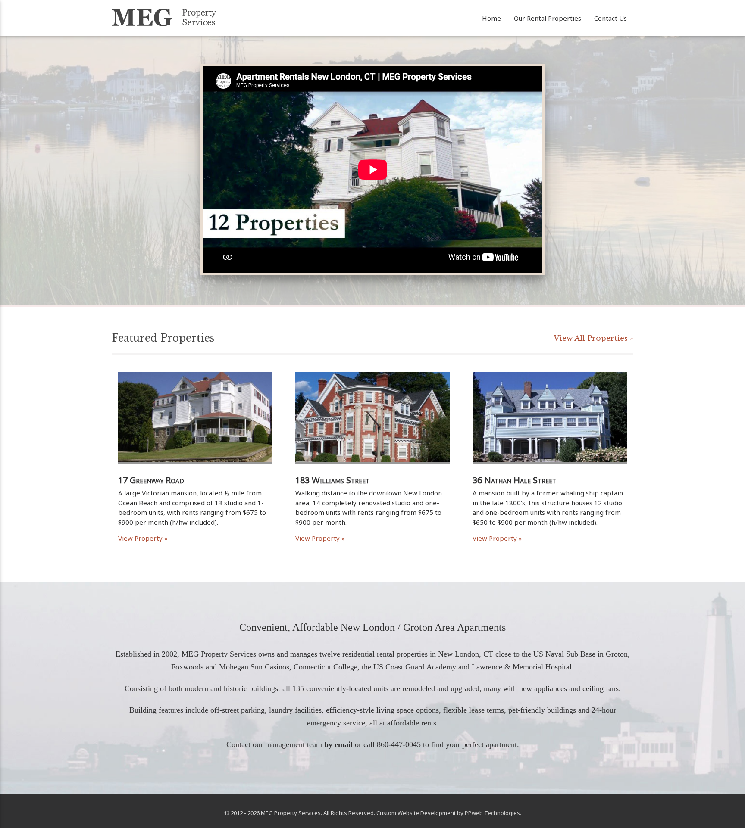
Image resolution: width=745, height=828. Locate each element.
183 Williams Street (332, 480)
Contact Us (610, 18)
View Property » (143, 538)
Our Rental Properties (547, 18)
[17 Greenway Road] (195, 471)
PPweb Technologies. (493, 813)
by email (338, 744)
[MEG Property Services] (164, 17)
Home (491, 18)
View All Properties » (593, 338)
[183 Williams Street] (372, 471)
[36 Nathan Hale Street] (550, 471)
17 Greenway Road (151, 480)
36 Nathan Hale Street (514, 480)
